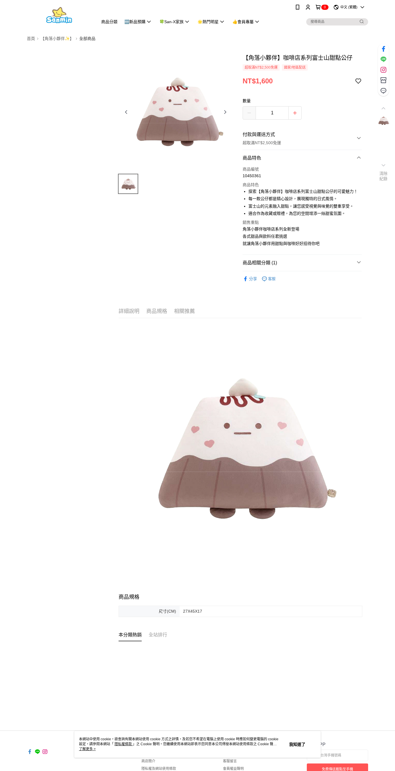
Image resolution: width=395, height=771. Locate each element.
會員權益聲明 (233, 769)
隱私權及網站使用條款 (158, 769)
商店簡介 (148, 761)
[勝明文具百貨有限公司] (59, 15)
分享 (253, 278)
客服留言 (230, 761)
